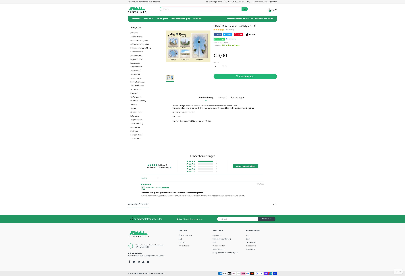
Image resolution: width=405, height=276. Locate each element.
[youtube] (148, 261)
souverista (139, 273)
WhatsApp (220, 39)
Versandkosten (219, 246)
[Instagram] (143, 261)
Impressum (217, 235)
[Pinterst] (138, 261)
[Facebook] (129, 261)
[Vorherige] (276, 204)
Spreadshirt (251, 246)
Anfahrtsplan (184, 246)
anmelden (259, 2)
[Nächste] (274, 204)
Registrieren (272, 2)
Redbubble (250, 249)
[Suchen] (245, 9)
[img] (146, 184)
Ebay (248, 239)
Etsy (248, 235)
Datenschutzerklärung (222, 239)
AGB (214, 242)
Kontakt (182, 242)
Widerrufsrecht (219, 249)
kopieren (232, 39)
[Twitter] (134, 261)
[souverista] (137, 10)
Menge (216, 62)
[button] (219, 30)
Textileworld (251, 242)
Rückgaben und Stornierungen (225, 253)
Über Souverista (185, 235)
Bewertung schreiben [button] (245, 166)
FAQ (180, 239)
